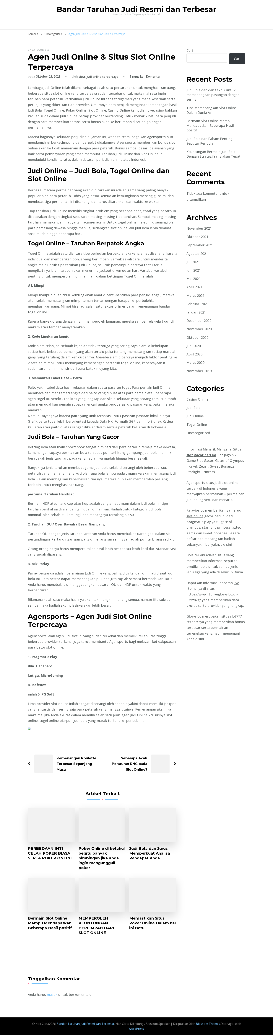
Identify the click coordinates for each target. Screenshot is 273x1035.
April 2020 (194, 354)
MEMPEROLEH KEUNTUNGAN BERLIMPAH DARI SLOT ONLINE (96, 925)
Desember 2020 (198, 320)
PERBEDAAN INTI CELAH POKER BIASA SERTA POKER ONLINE (50, 853)
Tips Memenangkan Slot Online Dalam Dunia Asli (211, 110)
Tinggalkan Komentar (145, 76)
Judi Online (195, 416)
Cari (189, 50)
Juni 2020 (193, 346)
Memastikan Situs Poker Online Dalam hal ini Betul (152, 923)
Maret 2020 (195, 362)
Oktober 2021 (197, 236)
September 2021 (199, 245)
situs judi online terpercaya (98, 77)
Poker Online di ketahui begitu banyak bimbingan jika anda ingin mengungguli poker (102, 858)
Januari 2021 (196, 312)
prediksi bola (196, 566)
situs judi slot (217, 482)
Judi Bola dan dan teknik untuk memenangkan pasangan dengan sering (213, 95)
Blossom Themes (207, 1024)
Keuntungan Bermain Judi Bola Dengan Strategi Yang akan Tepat (213, 154)
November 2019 (199, 371)
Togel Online (196, 424)
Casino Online (197, 399)
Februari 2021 (197, 304)
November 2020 (199, 329)
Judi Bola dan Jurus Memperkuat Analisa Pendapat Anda (149, 853)
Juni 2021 (193, 270)
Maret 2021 (195, 295)
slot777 (236, 616)
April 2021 (194, 287)
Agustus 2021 (197, 253)
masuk (52, 994)
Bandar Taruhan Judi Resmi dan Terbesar (136, 9)
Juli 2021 (193, 262)
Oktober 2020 (197, 337)
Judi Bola (193, 407)
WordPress (136, 1029)
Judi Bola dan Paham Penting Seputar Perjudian (209, 141)
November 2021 (199, 228)
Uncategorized (39, 49)
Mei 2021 (193, 278)
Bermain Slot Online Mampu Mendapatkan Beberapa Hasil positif (50, 923)
